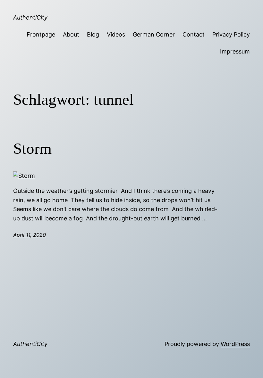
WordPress (235, 344)
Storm (32, 148)
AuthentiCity (30, 17)
